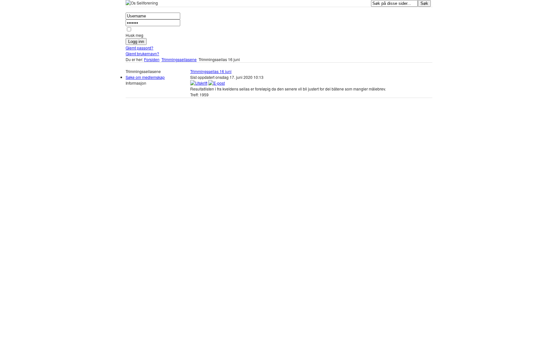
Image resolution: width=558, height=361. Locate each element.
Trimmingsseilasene (179, 59)
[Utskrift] (198, 83)
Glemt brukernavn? (142, 53)
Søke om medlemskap (145, 77)
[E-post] (216, 83)
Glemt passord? (139, 47)
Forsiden (152, 59)
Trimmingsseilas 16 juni (211, 71)
